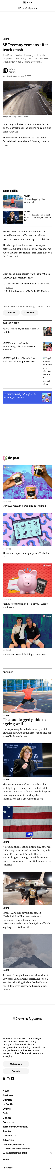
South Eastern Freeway (22, 306)
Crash (6, 306)
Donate (16, 1071)
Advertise (8, 1140)
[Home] (27, 2)
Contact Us (9, 1135)
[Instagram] (8, 1078)
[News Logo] (27, 8)
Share (11, 312)
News (6, 1091)
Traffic (39, 306)
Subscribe (16, 1064)
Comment (30, 312)
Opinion (7, 1099)
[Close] (51, 1153)
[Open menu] (51, 8)
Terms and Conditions (15, 1126)
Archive (7, 1131)
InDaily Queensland (14, 1144)
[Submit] (49, 1167)
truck (47, 306)
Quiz (5, 1113)
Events (7, 1108)
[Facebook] (4, 1078)
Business (8, 1095)
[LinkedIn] (12, 1078)
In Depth (8, 1104)
